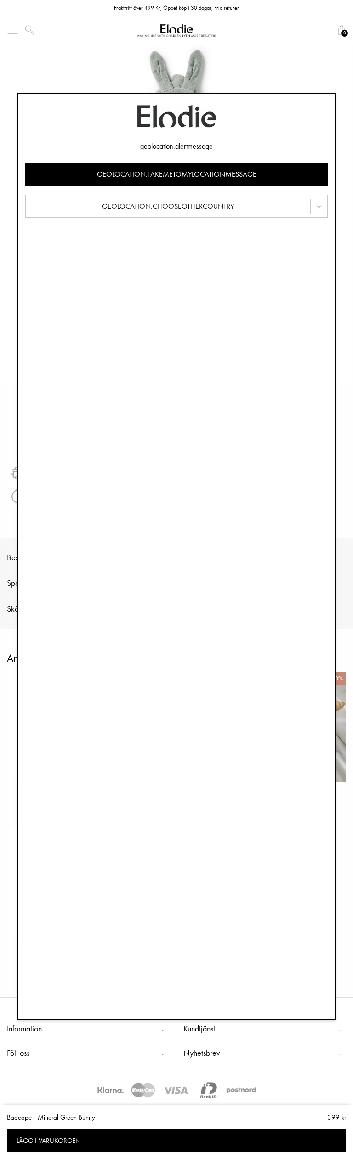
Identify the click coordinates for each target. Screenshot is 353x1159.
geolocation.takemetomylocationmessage (176, 174)
